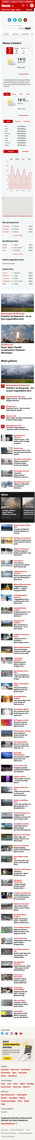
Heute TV (26, 1087)
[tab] (15, 520)
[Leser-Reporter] (23, 5)
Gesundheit (13, 1098)
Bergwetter (15, 34)
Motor (20, 1101)
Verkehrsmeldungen (8, 1101)
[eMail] (25, 20)
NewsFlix (28, 2)
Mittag (14, 94)
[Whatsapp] (20, 20)
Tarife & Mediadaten (17, 1130)
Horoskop (30, 1084)
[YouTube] (21, 1034)
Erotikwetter (27, 121)
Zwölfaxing (6, 226)
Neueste (29, 10)
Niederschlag (25, 151)
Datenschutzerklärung (8, 1133)
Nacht (28, 94)
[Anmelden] (27, 5)
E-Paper (6, 2)
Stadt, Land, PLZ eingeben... (15, 25)
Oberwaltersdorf (7, 232)
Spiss (4, 250)
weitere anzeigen (18, 235)
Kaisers (5, 247)
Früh (7, 94)
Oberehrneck (6, 276)
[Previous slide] (2, 502)
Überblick (6, 34)
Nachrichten (5, 1073)
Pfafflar (5, 245)
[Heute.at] (6, 5)
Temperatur (11, 151)
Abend (21, 94)
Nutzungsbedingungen (25, 1133)
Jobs (21, 2)
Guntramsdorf (7, 229)
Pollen (8, 121)
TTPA (27, 1130)
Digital (22, 1084)
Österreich (6, 10)
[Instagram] (11, 1034)
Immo (14, 2)
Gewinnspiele (22, 1095)
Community (22, 1073)
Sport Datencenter (8, 1095)
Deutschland (25, 1070)
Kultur (15, 1084)
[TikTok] (16, 1034)
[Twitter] (15, 20)
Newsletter (12, 1076)
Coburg (5, 273)
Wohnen (22, 1098)
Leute (9, 1084)
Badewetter (25, 34)
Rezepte (4, 1098)
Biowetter (17, 121)
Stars (3, 1084)
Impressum (4, 1130)
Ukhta (4, 284)
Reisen (26, 1101)
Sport (13, 10)
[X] (7, 1034)
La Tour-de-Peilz (7, 278)
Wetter (3, 1076)
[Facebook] (9, 20)
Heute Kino (17, 1087)
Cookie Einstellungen (8, 1137)
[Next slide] (32, 502)
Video (3, 1104)
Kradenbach (6, 281)
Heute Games (6, 1087)
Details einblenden (23, 74)
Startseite (5, 1070)
